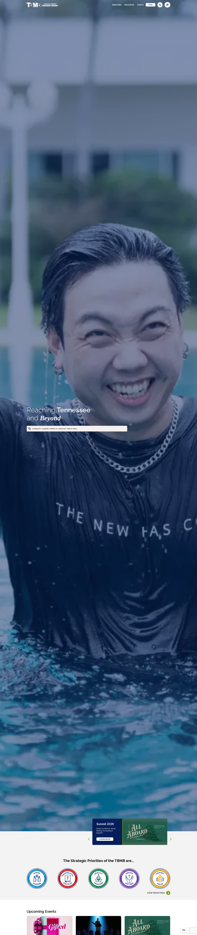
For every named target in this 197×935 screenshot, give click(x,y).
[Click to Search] (160, 4)
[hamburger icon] (167, 4)
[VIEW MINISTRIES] (168, 893)
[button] (170, 839)
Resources (129, 5)
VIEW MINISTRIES (156, 893)
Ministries (116, 5)
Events (140, 5)
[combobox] (77, 428)
